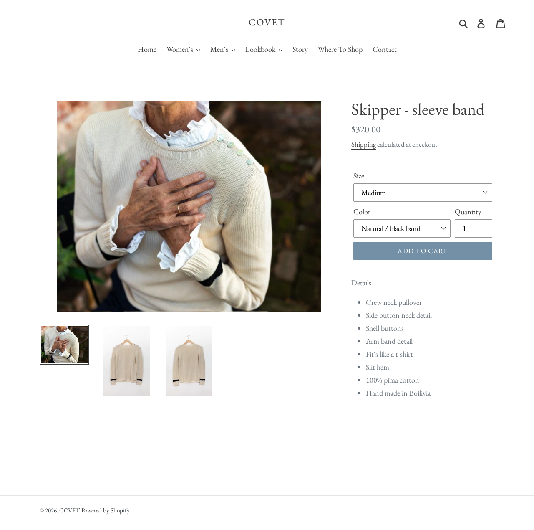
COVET (267, 22)
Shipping (363, 144)
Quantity (468, 211)
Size (358, 175)
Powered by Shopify (105, 510)
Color (361, 211)
